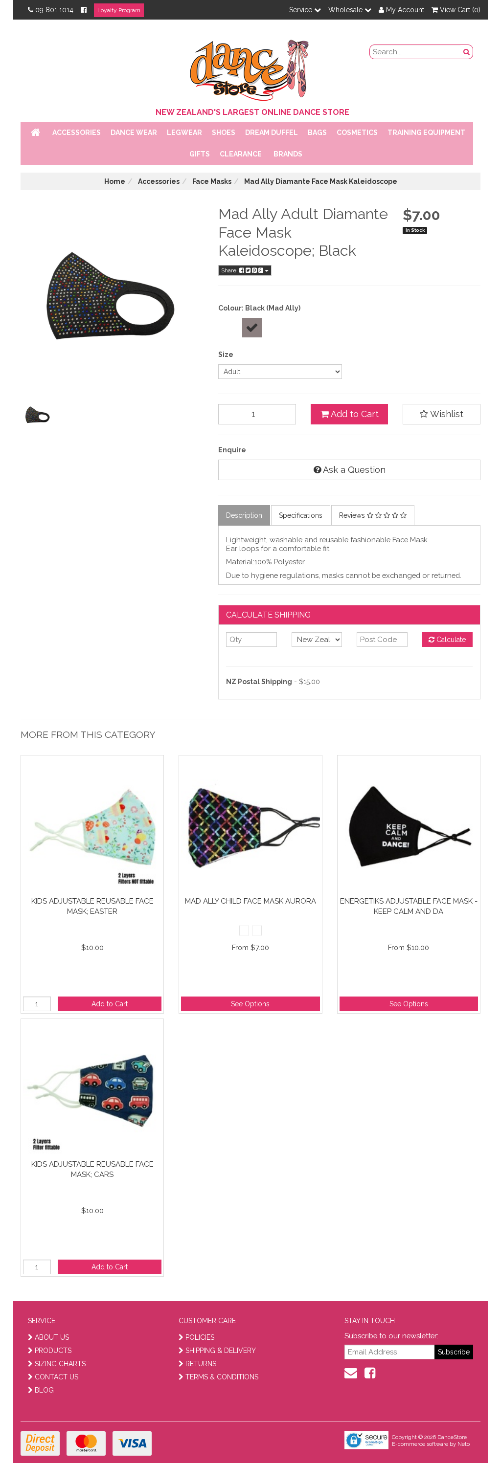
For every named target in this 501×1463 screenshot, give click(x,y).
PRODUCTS (53, 1350)
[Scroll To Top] (469, 1434)
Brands (287, 154)
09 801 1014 (54, 10)
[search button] (466, 51)
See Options (250, 1004)
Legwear (184, 132)
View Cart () (459, 10)
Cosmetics (357, 132)
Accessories (76, 132)
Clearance (241, 154)
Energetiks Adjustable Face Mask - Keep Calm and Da (409, 906)
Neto (463, 1444)
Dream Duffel (271, 132)
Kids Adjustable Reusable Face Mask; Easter (92, 906)
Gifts (199, 154)
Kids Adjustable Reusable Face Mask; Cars (92, 1169)
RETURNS (200, 1364)
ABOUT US (52, 1337)
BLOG (44, 1390)
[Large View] (38, 415)
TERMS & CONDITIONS (221, 1377)
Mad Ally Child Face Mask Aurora (250, 901)
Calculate (450, 639)
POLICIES (199, 1337)
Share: (230, 270)
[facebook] (369, 1373)
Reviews (353, 515)
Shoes (223, 132)
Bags (317, 132)
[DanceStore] (250, 68)
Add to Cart (354, 414)
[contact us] (350, 1373)
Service (301, 10)
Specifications (300, 515)
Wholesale (346, 10)
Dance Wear (134, 132)
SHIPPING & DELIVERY (220, 1350)
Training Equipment (426, 132)
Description (244, 515)
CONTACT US (56, 1377)
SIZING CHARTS (60, 1364)
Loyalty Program (118, 10)
